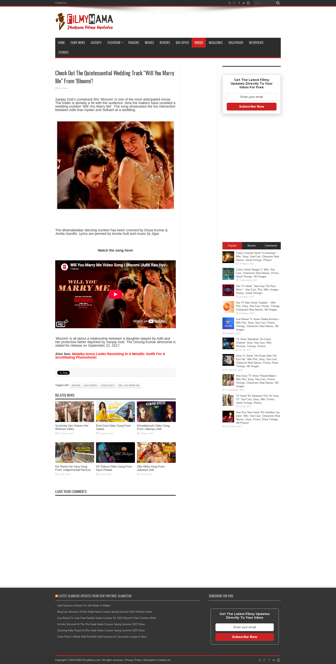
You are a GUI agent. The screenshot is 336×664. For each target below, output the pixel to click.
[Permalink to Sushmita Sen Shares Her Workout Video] (74, 421)
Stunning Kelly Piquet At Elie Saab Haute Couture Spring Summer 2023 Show (101, 630)
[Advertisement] (198, 127)
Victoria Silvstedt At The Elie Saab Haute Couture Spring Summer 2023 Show (101, 624)
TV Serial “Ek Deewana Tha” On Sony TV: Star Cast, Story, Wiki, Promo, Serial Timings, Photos (257, 399)
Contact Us (61, 3)
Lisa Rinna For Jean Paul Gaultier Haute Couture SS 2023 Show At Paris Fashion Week (106, 618)
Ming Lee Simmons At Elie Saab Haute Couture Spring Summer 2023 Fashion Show (104, 611)
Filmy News (78, 42)
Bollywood (90, 385)
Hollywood (235, 42)
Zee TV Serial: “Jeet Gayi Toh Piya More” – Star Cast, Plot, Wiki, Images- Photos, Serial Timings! (257, 290)
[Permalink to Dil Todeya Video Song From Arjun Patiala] (115, 462)
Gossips (96, 42)
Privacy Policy (133, 660)
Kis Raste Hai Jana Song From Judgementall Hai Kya (73, 468)
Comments (271, 245)
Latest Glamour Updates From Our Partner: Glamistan (95, 596)
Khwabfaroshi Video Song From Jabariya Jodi (153, 427)
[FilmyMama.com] (84, 28)
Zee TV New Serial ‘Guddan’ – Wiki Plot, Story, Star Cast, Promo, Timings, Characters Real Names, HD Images (258, 306)
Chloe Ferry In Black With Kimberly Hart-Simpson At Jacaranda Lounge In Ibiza (102, 636)
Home (61, 42)
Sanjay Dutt (107, 385)
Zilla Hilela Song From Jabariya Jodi (151, 468)
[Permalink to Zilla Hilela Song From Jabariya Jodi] (156, 462)
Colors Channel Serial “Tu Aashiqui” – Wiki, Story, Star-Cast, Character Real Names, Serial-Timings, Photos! (257, 256)
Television (113, 42)
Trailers (133, 42)
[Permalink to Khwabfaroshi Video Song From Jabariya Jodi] (156, 421)
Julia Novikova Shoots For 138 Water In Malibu (83, 605)
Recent (252, 245)
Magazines (216, 42)
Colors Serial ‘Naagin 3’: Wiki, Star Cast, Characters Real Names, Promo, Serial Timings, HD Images (257, 273)
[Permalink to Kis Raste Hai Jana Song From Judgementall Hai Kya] (74, 462)
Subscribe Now (251, 106)
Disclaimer (150, 660)
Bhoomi (76, 385)
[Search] (278, 3)
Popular (232, 245)
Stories (63, 52)
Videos (198, 42)
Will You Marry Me (129, 385)
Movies (149, 42)
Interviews (256, 42)
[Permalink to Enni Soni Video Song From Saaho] (115, 421)
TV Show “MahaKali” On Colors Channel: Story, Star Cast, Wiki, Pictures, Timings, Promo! (254, 343)
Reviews (165, 42)
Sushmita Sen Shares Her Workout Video (71, 427)
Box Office (182, 42)
